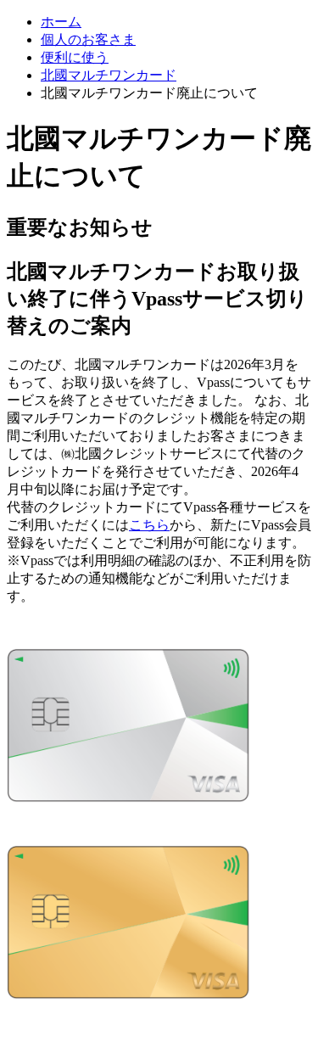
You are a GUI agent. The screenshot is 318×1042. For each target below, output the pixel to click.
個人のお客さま (88, 39)
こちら (149, 525)
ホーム (61, 21)
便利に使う (75, 57)
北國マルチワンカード (108, 75)
